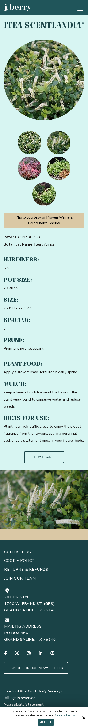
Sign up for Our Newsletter (36, 668)
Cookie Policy (65, 715)
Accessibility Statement (24, 704)
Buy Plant (44, 457)
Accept (46, 722)
